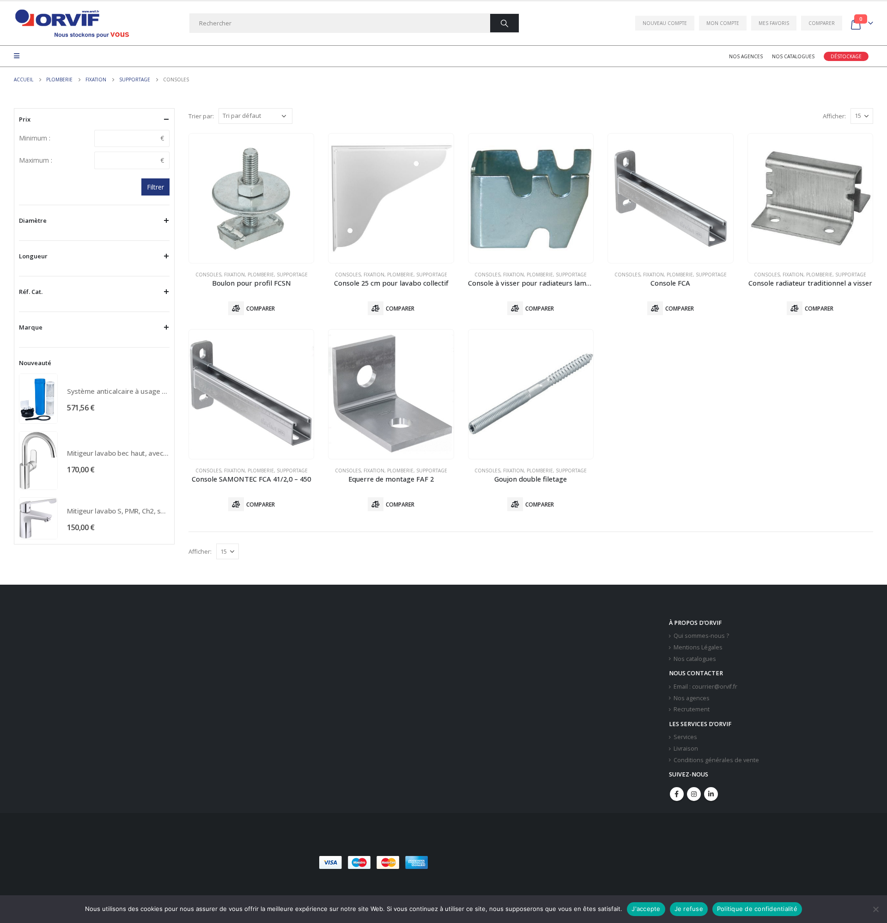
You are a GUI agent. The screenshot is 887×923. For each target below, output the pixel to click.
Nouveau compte (665, 23)
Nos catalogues (793, 56)
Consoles (208, 274)
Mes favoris (774, 23)
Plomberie (261, 274)
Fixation (234, 274)
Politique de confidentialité (757, 908)
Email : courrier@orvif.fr (705, 687)
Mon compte (722, 23)
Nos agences (746, 56)
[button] (498, 862)
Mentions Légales (698, 647)
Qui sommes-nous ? (701, 636)
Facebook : (677, 794)
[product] (251, 198)
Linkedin (711, 794)
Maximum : (35, 160)
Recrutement (692, 709)
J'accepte (646, 908)
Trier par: (201, 116)
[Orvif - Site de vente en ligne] (71, 23)
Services (685, 737)
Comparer (821, 23)
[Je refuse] (875, 909)
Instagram (694, 794)
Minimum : (34, 138)
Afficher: (834, 116)
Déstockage (846, 56)
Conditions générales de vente (716, 760)
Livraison (686, 748)
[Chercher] (504, 23)
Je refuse (688, 908)
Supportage (292, 274)
